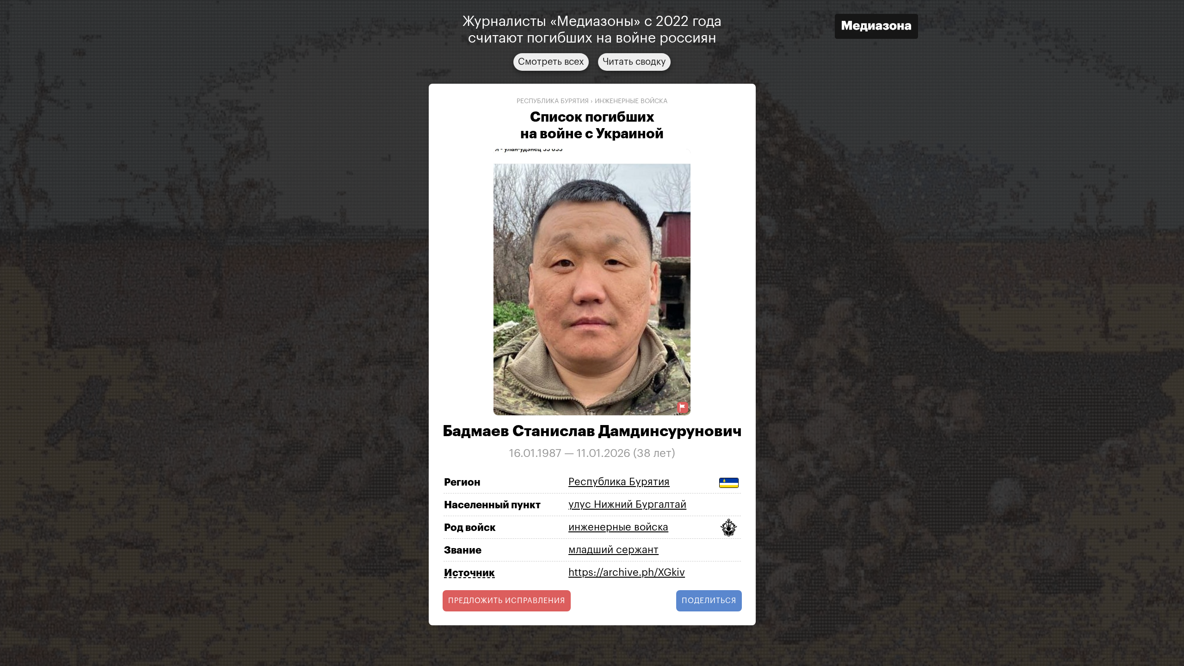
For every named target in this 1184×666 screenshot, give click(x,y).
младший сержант (613, 550)
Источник (469, 573)
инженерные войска (631, 101)
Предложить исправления (506, 600)
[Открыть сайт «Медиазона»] (876, 27)
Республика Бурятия (553, 101)
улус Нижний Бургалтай (627, 505)
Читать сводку (634, 62)
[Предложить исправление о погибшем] (683, 407)
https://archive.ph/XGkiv (626, 572)
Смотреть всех (551, 62)
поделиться (709, 600)
